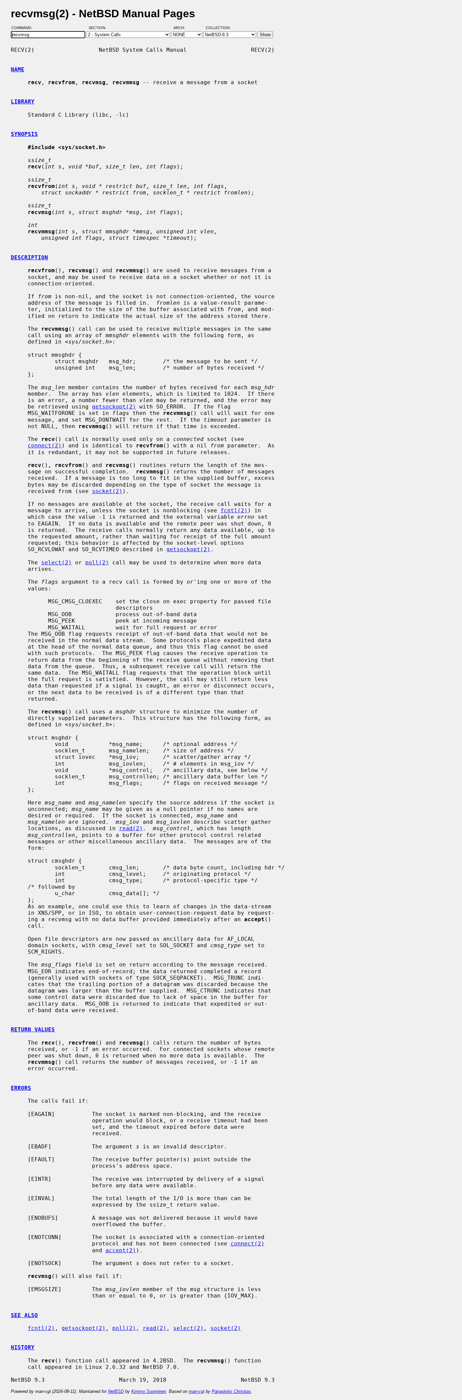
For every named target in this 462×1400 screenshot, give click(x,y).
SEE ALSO (24, 1315)
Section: (99, 28)
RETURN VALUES (33, 1029)
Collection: (218, 28)
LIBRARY (22, 101)
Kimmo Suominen (148, 1391)
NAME (17, 69)
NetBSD (116, 1391)
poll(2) (97, 562)
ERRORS (21, 1088)
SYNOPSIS (24, 134)
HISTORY (22, 1347)
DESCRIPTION (29, 257)
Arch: (182, 28)
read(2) (131, 828)
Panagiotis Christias (231, 1391)
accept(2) (121, 1250)
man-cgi (196, 1391)
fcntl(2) (234, 510)
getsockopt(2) (114, 406)
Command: (23, 28)
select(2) (56, 562)
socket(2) (107, 491)
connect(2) (45, 445)
